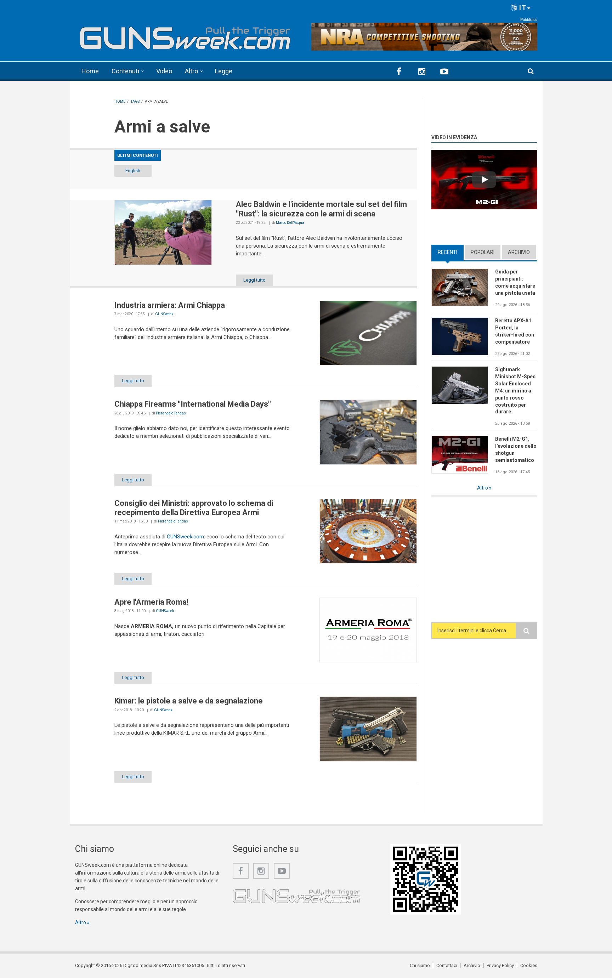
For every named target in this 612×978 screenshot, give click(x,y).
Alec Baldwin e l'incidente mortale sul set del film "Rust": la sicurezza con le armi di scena (321, 209)
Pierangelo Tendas (171, 413)
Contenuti (125, 71)
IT (522, 7)
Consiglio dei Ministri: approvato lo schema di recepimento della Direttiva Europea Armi (193, 508)
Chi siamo (420, 965)
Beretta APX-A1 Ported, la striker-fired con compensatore (514, 331)
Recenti (451, 252)
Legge (223, 71)
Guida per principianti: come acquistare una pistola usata (515, 282)
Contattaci (446, 965)
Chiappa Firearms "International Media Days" (192, 404)
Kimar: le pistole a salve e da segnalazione (188, 700)
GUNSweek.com (185, 536)
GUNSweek (164, 314)
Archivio (519, 252)
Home (90, 71)
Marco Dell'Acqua (290, 223)
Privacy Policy (500, 965)
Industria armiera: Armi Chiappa (169, 305)
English (132, 170)
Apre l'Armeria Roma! (151, 602)
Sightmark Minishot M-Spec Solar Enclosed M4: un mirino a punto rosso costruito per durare (515, 390)
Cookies (528, 965)
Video (164, 71)
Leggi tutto (254, 280)
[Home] (185, 35)
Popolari (482, 252)
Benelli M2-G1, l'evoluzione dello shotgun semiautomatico (516, 449)
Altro (191, 71)
